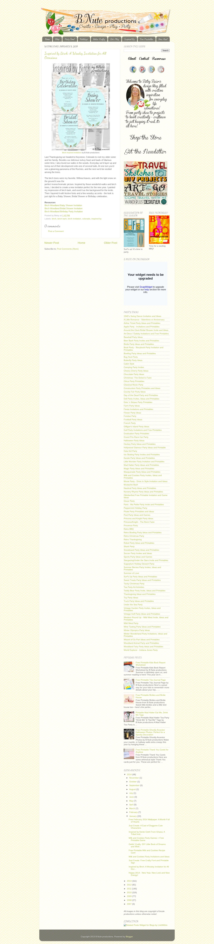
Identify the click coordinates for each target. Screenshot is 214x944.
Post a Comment (56, 231)
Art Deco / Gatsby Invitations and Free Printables (146, 334)
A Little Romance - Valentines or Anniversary (144, 320)
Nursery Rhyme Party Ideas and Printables (143, 492)
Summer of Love (131, 573)
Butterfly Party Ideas (133, 360)
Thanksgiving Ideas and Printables (139, 594)
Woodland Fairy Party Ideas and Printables (143, 647)
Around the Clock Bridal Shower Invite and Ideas (146, 330)
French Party (130, 423)
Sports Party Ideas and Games (138, 557)
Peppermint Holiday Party (135, 508)
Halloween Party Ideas (134, 441)
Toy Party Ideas (131, 598)
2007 (129, 904)
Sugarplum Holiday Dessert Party (139, 564)
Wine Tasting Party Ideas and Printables (142, 627)
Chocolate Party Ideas (134, 374)
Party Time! (70, 39)
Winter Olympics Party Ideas (137, 630)
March (132, 808)
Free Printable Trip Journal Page (151, 680)
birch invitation (74, 219)
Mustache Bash (131, 485)
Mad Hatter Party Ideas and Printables (141, 465)
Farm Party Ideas (132, 406)
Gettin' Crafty (99, 39)
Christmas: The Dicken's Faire (138, 378)
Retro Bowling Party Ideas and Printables (142, 532)
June (131, 797)
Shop (57, 39)
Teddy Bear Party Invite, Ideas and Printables (144, 591)
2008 (129, 900)
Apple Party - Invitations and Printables (141, 327)
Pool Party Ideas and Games (137, 515)
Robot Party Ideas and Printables (139, 543)
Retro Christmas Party (134, 536)
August (132, 789)
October (133, 782)
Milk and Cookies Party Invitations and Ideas (149, 857)
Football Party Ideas (133, 420)
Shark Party (129, 546)
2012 (129, 885)
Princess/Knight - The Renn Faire (139, 522)
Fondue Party (130, 416)
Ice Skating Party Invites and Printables (142, 454)
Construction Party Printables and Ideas (142, 388)
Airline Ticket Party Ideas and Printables (142, 323)
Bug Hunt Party (131, 357)
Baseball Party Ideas (133, 337)
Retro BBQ (129, 529)
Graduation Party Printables (136, 434)
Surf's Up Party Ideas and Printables (140, 577)
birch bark (62, 219)
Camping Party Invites (134, 367)
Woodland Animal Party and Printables (141, 643)
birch (54, 219)
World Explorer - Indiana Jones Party (141, 650)
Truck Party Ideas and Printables (139, 601)
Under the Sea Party (133, 605)
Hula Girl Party (130, 451)
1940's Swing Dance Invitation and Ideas (142, 316)
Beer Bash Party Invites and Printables (141, 341)
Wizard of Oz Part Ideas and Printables (142, 640)
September (134, 785)
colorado (86, 219)
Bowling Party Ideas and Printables (140, 353)
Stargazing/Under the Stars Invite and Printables (146, 560)
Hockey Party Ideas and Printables (139, 444)
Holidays (84, 39)
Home (47, 39)
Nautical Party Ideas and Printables (140, 488)
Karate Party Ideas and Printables (139, 458)
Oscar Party (129, 501)
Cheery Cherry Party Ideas (136, 371)
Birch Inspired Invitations (72, 153)
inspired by (96, 219)
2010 (129, 892)
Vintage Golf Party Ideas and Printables (142, 614)
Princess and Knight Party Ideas (138, 518)
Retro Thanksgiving (133, 539)
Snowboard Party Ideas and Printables (141, 550)
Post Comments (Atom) (68, 249)
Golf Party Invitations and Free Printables (143, 430)
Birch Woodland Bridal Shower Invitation (63, 208)
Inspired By (129, 39)
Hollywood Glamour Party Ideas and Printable (145, 448)
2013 (129, 881)
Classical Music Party (133, 385)
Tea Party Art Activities (134, 587)
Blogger (129, 937)
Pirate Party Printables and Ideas (139, 511)
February (133, 812)
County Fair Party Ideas (135, 392)
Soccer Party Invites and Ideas (138, 553)
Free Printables (146, 39)
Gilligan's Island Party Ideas (136, 427)
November (134, 778)
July (131, 793)
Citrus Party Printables (134, 381)
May (131, 801)
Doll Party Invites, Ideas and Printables (141, 399)
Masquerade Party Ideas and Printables (142, 472)
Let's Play (114, 39)
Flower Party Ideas (132, 413)
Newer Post (51, 242)
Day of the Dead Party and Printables (141, 395)
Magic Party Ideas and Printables (139, 468)
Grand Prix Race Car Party (136, 437)
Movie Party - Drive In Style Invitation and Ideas (145, 481)
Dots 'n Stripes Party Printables (138, 402)
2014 (129, 774)
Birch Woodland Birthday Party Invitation (64, 211)
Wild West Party (131, 623)
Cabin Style (129, 364)
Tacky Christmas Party (134, 584)
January (133, 816)
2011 (129, 889)
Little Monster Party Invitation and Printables (144, 461)
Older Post (110, 242)
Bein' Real (163, 39)
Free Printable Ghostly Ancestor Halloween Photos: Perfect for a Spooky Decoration (150, 732)
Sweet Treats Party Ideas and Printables (142, 580)
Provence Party (131, 525)
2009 (129, 896)
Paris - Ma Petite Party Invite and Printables (144, 504)
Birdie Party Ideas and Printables (139, 344)
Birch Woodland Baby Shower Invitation (63, 205)
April (131, 805)
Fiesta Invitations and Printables (138, 409)
